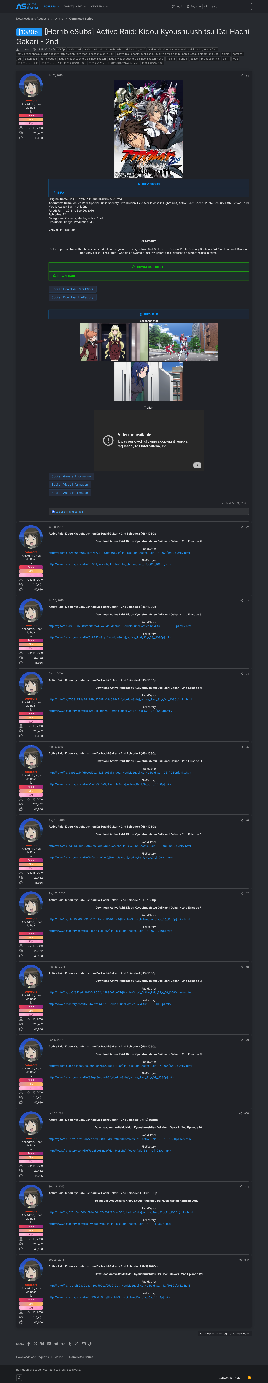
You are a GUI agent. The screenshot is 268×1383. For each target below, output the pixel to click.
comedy (237, 53)
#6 (247, 820)
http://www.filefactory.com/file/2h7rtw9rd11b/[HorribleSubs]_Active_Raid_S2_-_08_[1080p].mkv (110, 1004)
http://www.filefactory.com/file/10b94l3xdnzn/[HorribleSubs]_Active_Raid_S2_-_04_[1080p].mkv (110, 710)
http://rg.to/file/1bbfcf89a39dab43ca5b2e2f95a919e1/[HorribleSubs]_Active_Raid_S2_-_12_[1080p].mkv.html (119, 1285)
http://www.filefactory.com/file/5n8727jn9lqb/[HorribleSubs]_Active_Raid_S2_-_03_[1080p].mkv (110, 637)
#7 (247, 893)
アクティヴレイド (28, 63)
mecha (171, 58)
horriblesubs (48, 58)
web (235, 58)
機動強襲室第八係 (152, 63)
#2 (247, 527)
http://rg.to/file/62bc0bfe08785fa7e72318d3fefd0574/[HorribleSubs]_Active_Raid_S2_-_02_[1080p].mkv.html (119, 552)
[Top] (244, 1378)
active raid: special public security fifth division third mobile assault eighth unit (66, 53)
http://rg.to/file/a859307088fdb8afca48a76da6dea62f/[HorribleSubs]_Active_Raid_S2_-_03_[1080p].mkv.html (120, 626)
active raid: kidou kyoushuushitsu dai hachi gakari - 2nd (183, 49)
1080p (61, 49)
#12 (246, 1259)
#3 (247, 600)
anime (225, 53)
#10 (246, 1113)
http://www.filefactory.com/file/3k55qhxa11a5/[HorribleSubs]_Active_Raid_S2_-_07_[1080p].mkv (110, 930)
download (31, 58)
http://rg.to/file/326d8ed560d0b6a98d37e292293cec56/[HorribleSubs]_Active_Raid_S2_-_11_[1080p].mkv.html (121, 1212)
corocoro (25, 49)
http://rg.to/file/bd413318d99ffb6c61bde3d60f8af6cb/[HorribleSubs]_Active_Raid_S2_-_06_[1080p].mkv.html (120, 845)
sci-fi (226, 58)
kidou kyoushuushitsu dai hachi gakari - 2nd (136, 58)
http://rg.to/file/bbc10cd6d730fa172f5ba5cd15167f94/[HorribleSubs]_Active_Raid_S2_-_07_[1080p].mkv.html (119, 919)
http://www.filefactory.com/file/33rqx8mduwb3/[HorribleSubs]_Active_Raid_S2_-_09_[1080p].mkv (111, 1077)
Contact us (225, 1377)
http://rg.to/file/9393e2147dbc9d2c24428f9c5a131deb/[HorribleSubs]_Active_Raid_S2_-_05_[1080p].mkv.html (120, 772)
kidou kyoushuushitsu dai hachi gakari (82, 58)
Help (237, 1377)
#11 (247, 1186)
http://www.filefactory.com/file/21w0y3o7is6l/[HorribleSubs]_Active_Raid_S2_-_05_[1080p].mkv (110, 784)
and (69, 511)
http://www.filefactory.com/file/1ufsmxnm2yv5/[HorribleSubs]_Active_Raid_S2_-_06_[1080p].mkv (111, 857)
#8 (247, 966)
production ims (210, 58)
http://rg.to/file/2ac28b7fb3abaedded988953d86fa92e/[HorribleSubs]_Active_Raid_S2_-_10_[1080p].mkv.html (120, 1139)
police (194, 58)
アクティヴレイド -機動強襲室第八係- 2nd (114, 63)
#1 (247, 75)
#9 (247, 1040)
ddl (19, 58)
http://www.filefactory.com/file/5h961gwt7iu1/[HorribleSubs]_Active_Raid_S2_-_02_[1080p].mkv (110, 564)
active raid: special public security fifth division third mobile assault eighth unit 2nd (168, 53)
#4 (247, 673)
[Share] (242, 76)
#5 (247, 746)
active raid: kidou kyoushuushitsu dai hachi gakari (114, 49)
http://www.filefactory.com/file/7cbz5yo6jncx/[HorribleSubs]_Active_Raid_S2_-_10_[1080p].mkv (110, 1150)
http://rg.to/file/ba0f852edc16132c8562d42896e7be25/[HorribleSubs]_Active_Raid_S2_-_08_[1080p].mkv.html (120, 992)
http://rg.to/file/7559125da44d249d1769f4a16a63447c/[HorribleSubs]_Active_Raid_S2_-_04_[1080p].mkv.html (120, 699)
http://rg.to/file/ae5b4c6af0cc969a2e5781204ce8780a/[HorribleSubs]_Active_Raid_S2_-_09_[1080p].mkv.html (120, 1065)
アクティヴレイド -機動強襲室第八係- (64, 63)
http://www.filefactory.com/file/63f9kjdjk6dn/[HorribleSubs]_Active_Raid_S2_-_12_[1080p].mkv (109, 1297)
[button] (58, 6)
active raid (74, 49)
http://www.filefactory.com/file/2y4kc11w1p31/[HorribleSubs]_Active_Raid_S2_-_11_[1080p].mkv (110, 1223)
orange (182, 58)
